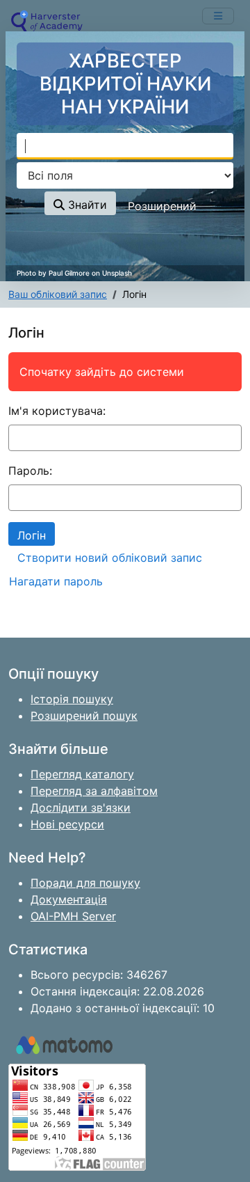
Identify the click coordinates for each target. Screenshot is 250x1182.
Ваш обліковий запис (57, 294)
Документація (69, 899)
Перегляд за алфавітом (94, 791)
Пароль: (30, 471)
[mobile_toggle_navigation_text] (218, 16)
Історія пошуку (72, 699)
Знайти (86, 205)
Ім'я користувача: (57, 411)
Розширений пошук (84, 716)
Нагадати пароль (56, 581)
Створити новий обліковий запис (109, 558)
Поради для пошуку (85, 883)
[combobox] (125, 146)
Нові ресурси (67, 824)
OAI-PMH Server (73, 916)
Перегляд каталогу (82, 774)
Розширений (162, 206)
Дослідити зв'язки (81, 807)
